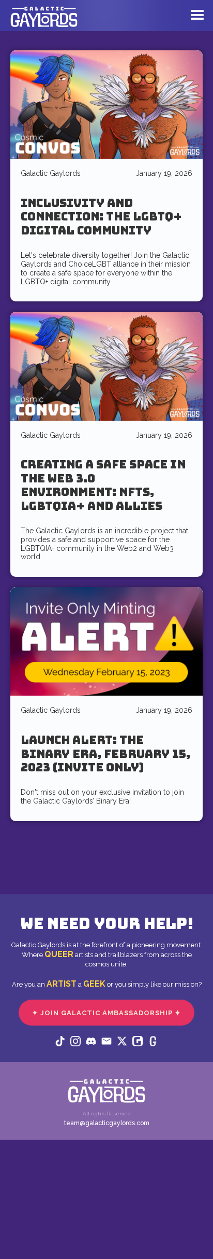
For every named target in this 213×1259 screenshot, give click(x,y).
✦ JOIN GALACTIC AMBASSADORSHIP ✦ (106, 1013)
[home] (41, 20)
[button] (195, 17)
